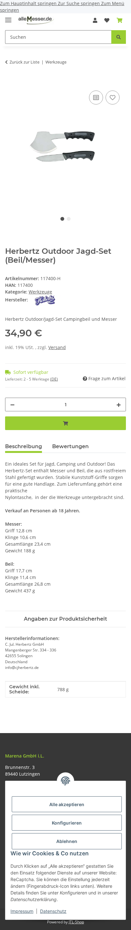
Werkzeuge (40, 292)
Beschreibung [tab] (23, 446)
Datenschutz (53, 911)
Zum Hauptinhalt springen (29, 3)
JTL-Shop (76, 922)
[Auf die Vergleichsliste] (96, 97)
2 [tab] (69, 219)
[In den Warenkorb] (10, 81)
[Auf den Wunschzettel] (113, 97)
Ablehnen (66, 841)
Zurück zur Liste (24, 62)
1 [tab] (62, 219)
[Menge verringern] (12, 404)
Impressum (21, 911)
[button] (95, 20)
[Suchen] (118, 37)
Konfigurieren (67, 823)
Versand (57, 347)
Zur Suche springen (79, 3)
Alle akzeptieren (66, 804)
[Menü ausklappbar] (8, 17)
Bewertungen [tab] (70, 446)
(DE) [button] (54, 379)
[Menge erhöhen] (119, 404)
